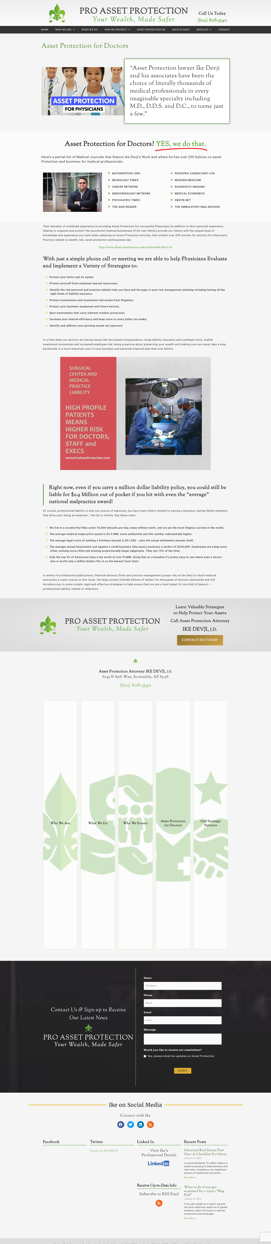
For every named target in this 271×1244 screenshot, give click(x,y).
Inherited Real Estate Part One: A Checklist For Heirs (205, 1152)
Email (149, 1012)
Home (44, 29)
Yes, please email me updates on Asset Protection (181, 1056)
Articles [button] (202, 29)
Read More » (190, 1177)
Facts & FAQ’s (181, 29)
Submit (183, 1070)
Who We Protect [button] (116, 29)
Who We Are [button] (63, 29)
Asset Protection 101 (151, 29)
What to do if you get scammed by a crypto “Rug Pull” (204, 1191)
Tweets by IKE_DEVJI (104, 1151)
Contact (224, 29)
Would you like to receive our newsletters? (173, 1049)
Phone (148, 995)
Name (149, 978)
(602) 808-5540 (212, 20)
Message (150, 1029)
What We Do (90, 29)
